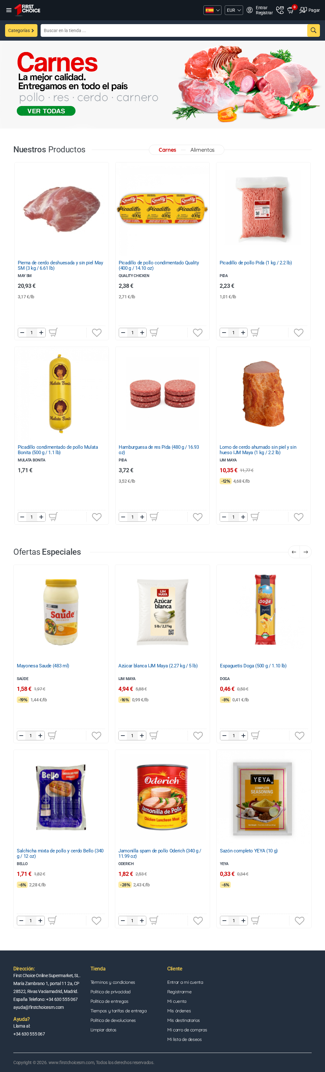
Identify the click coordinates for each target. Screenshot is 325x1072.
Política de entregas (109, 1001)
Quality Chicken (134, 276)
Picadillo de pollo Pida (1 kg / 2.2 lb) (256, 263)
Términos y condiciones (112, 982)
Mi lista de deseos (184, 1039)
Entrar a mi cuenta (185, 982)
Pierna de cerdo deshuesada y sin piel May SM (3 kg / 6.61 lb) (60, 265)
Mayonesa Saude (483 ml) (43, 666)
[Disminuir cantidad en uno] (22, 332)
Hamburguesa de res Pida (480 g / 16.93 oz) (159, 450)
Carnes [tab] (167, 149)
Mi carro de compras (187, 1030)
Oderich (126, 864)
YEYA (224, 864)
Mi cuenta (176, 1001)
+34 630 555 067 (29, 1033)
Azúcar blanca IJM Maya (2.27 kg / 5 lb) (157, 666)
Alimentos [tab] (202, 149)
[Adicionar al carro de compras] (53, 332)
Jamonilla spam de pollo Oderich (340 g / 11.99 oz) (159, 853)
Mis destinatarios (183, 1020)
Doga (225, 679)
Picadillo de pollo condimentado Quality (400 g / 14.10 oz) (159, 265)
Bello (22, 864)
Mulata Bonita (31, 460)
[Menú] (9, 10)
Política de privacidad (110, 992)
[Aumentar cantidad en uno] (41, 332)
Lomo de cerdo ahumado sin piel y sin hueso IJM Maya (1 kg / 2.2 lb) (258, 450)
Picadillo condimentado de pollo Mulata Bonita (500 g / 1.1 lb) (58, 450)
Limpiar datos (103, 1030)
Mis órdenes (179, 1011)
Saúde (22, 679)
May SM (25, 276)
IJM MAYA (228, 460)
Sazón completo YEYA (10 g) (249, 851)
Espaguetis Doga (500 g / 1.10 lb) (253, 666)
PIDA (123, 460)
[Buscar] (313, 30)
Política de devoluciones (113, 1020)
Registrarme (179, 992)
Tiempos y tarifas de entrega (118, 1011)
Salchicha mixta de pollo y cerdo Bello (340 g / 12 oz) (60, 853)
